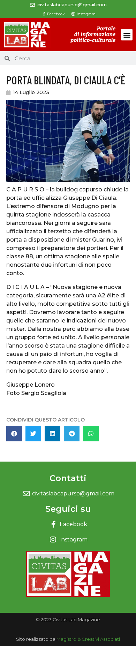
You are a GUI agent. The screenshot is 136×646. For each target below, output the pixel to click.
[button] (127, 34)
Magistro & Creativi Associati (88, 639)
